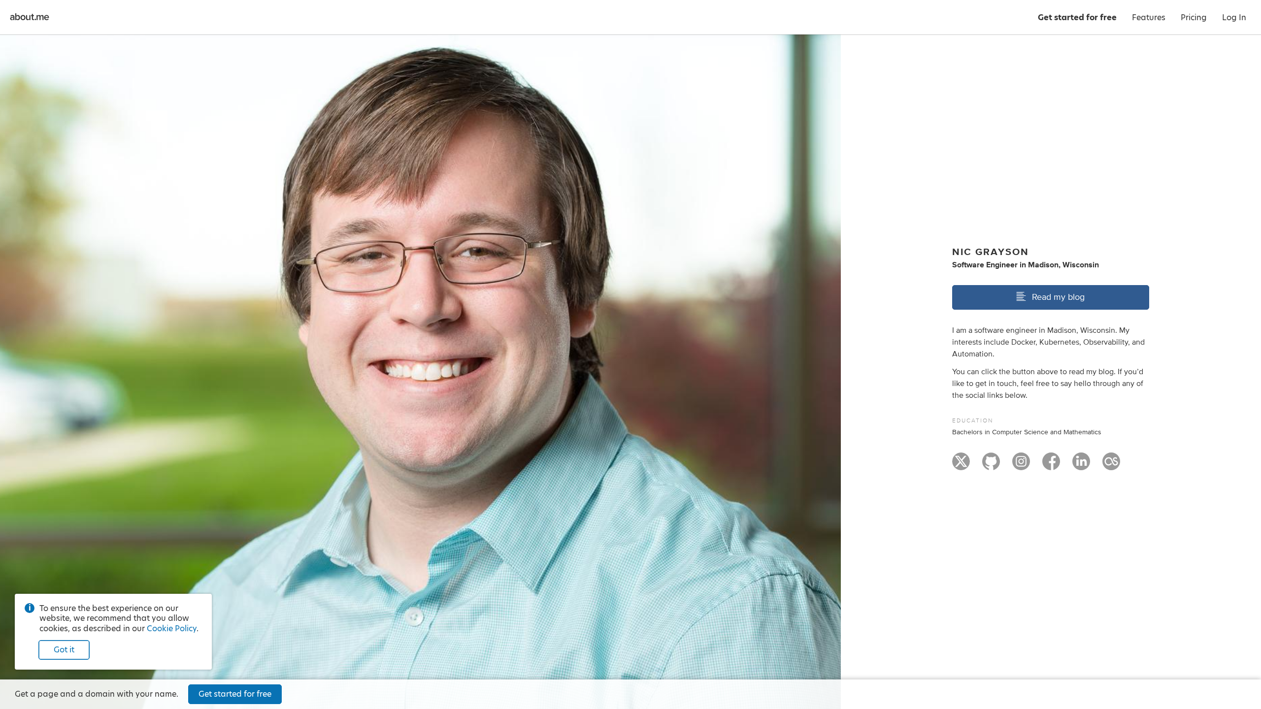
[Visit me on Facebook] (1051, 465)
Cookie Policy (172, 628)
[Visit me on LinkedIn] (1081, 465)
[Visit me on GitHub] (991, 465)
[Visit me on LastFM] (1111, 465)
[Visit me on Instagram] (1021, 465)
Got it (64, 649)
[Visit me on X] (961, 465)
